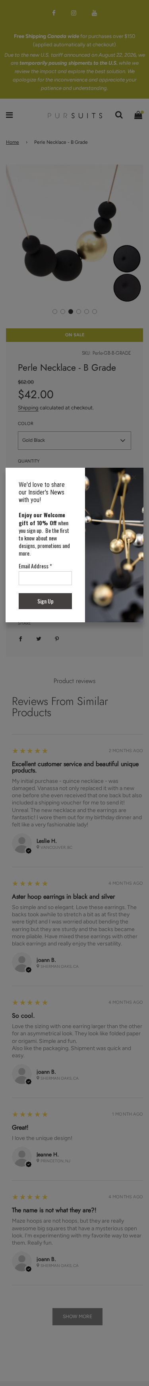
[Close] (133, 477)
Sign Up (45, 601)
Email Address (35, 566)
